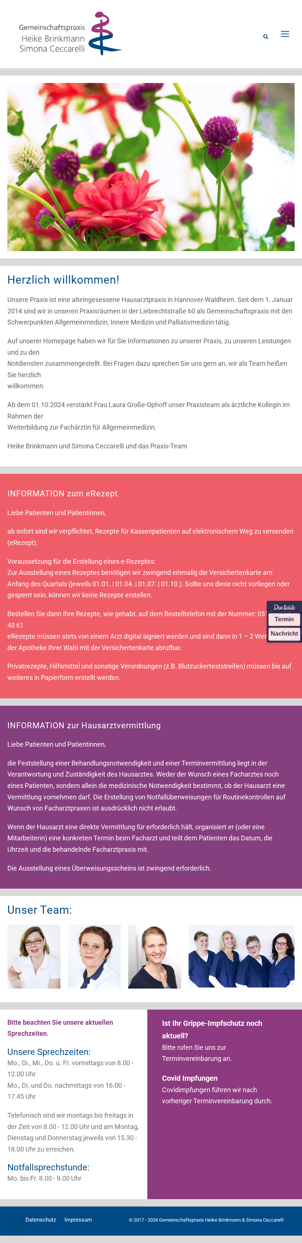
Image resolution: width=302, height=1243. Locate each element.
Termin (284, 619)
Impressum (78, 1219)
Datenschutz (40, 1219)
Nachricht (284, 634)
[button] (16, 1227)
